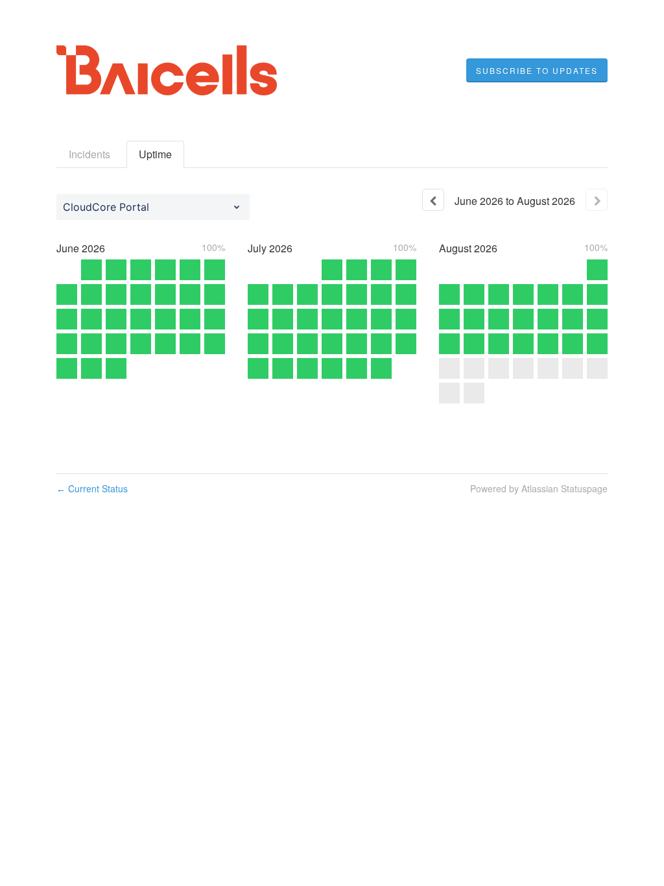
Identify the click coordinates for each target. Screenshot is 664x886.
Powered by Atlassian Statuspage (539, 488)
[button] (537, 70)
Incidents (89, 154)
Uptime (155, 154)
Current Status (92, 488)
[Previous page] (433, 200)
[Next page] (597, 200)
